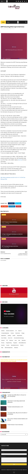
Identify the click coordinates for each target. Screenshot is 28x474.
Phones (2, 342)
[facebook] (26, 1)
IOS (7, 340)
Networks (24, 340)
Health (14, 335)
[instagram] (18, 1)
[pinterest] (16, 1)
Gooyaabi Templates (22, 469)
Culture (12, 333)
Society (7, 345)
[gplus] (22, 1)
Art (16, 330)
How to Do (10, 337)
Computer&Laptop (5, 333)
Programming (9, 342)
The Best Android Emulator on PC (15, 406)
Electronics (17, 333)
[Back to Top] (14, 472)
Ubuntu (21, 345)
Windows (16, 347)
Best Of (19, 330)
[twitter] (25, 1)
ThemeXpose (8, 469)
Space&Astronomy (15, 345)
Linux (16, 340)
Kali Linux (12, 28)
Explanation (3, 335)
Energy (23, 333)
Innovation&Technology (19, 337)
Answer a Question (10, 330)
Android (2, 330)
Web (2, 347)
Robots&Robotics (22, 342)
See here (20, 160)
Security (3, 345)
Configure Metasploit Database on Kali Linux (12, 234)
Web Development (9, 347)
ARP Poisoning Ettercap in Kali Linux (10, 246)
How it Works (3, 337)
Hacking (9, 335)
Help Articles (19, 335)
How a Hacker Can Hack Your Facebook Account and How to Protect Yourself (14, 360)
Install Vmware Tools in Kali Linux (9, 222)
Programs (15, 342)
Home (3, 22)
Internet (3, 340)
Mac (19, 340)
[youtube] (20, 1)
